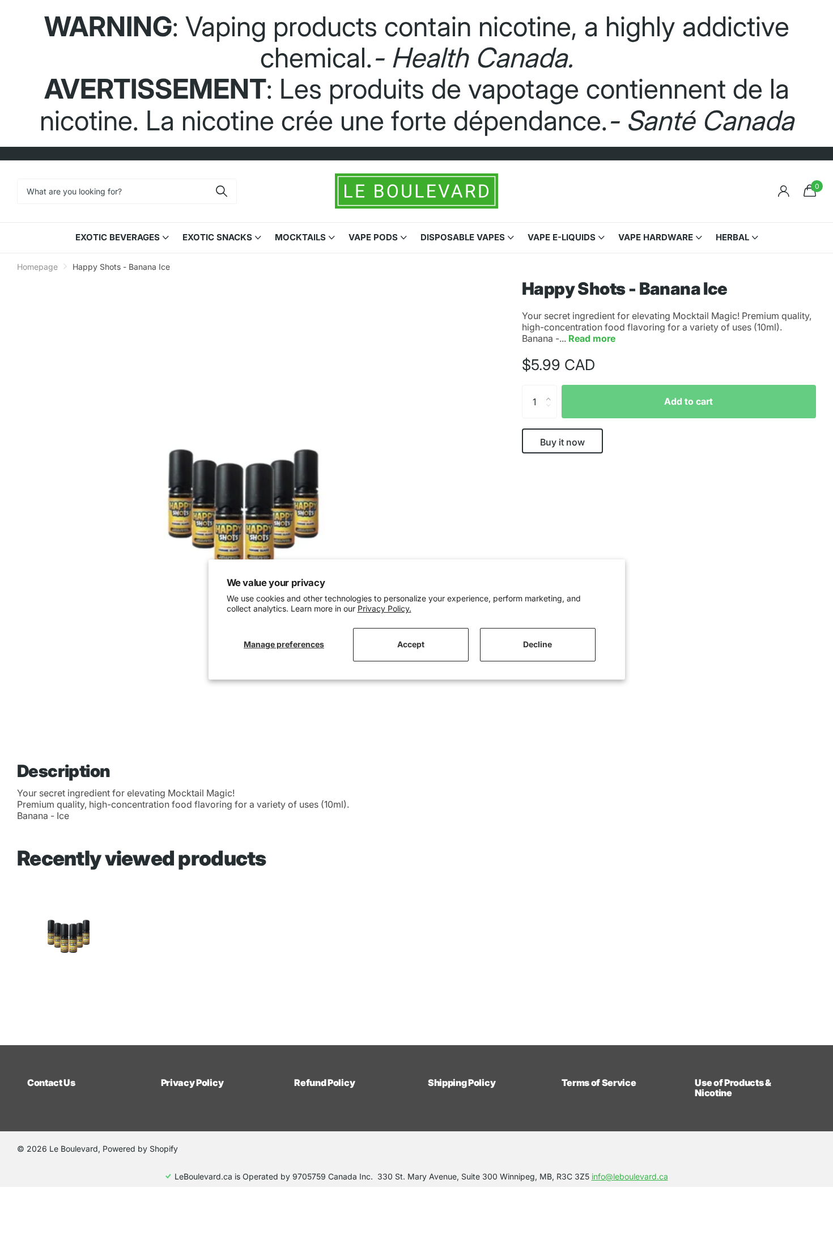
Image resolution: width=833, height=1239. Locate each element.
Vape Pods (373, 237)
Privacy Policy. (384, 608)
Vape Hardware (655, 237)
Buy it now (562, 442)
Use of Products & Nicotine (733, 1087)
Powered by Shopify (140, 1148)
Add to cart (688, 401)
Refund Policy (324, 1082)
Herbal (732, 237)
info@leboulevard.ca (630, 1176)
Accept (410, 644)
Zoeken (221, 191)
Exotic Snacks (217, 237)
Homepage (37, 266)
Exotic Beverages (117, 237)
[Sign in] (783, 191)
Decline (537, 644)
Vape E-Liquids (562, 237)
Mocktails (300, 237)
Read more (591, 338)
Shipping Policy (461, 1082)
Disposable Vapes (462, 237)
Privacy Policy (192, 1082)
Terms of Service (599, 1082)
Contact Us (51, 1082)
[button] (551, 390)
